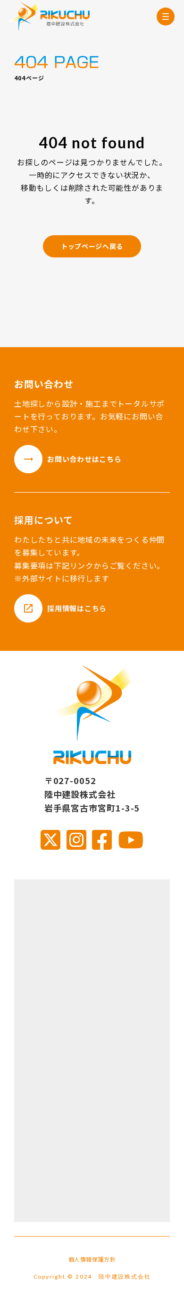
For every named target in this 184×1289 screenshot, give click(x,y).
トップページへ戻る (92, 246)
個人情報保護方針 (92, 1259)
